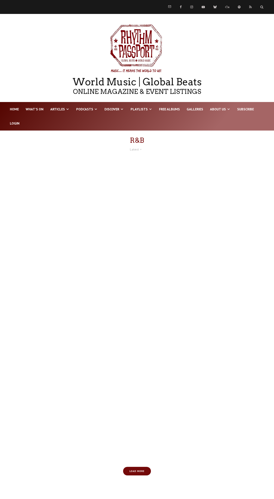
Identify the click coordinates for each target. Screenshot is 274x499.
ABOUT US (218, 109)
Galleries (195, 109)
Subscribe (245, 109)
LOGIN (14, 123)
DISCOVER (111, 109)
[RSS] (250, 7)
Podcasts (84, 109)
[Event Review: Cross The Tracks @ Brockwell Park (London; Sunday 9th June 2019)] (224, 345)
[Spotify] (239, 7)
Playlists (139, 109)
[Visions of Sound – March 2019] (224, 419)
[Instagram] (191, 7)
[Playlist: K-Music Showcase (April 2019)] (137, 419)
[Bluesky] (215, 7)
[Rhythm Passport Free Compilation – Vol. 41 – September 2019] (49, 196)
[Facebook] (181, 7)
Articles (57, 109)
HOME (14, 109)
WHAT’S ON (34, 109)
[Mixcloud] (227, 7)
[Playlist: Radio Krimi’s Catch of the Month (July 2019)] (49, 345)
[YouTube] (203, 7)
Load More (137, 471)
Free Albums (169, 109)
